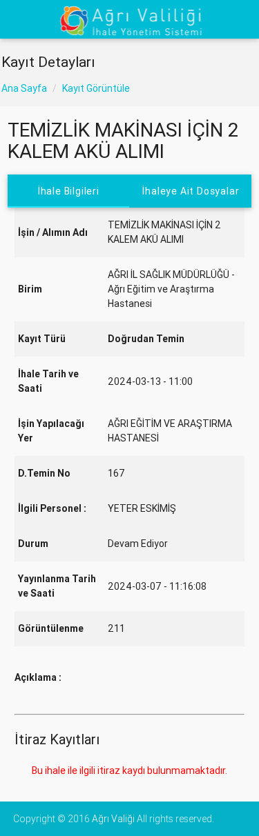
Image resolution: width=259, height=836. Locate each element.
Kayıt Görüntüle (96, 88)
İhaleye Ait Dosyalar (190, 191)
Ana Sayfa (24, 88)
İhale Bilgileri (68, 191)
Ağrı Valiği (113, 819)
